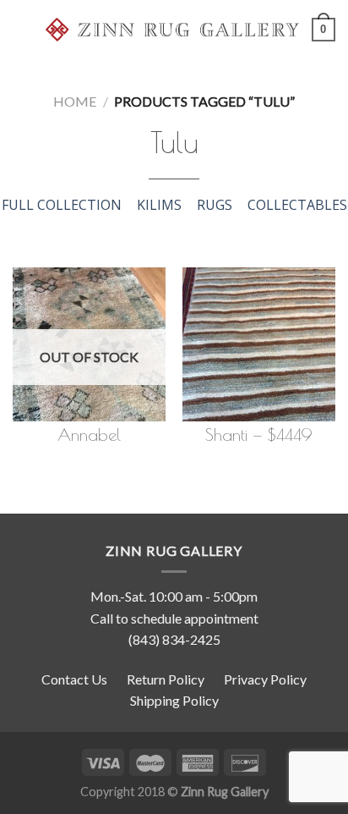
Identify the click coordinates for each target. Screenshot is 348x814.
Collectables (297, 204)
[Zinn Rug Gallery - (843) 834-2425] (172, 29)
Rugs (214, 204)
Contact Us (74, 679)
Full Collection (62, 204)
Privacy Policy (265, 679)
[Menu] (23, 29)
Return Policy (165, 679)
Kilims (159, 204)
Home (74, 101)
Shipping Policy (174, 700)
